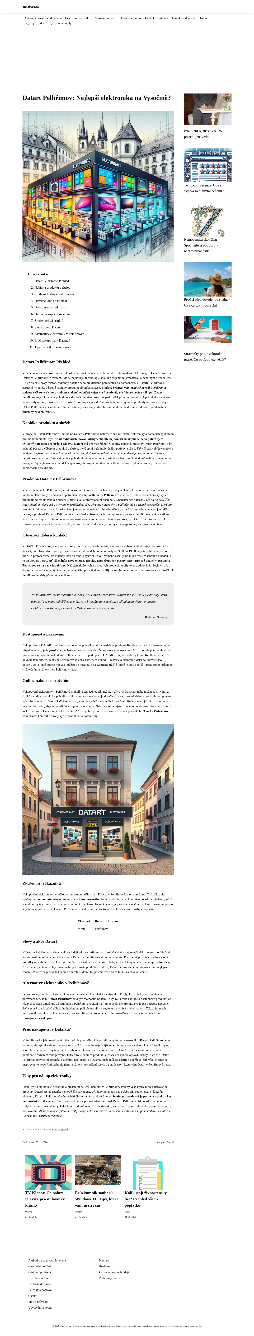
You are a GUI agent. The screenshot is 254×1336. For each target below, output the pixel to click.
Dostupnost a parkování (50, 307)
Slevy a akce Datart (47, 327)
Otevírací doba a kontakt (51, 301)
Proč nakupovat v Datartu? (52, 340)
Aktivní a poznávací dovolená (43, 18)
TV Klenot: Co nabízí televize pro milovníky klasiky (45, 1199)
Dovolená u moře (131, 18)
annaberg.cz (30, 6)
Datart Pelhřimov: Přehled (52, 281)
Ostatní (203, 18)
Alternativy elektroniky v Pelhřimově (59, 334)
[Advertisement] (127, 51)
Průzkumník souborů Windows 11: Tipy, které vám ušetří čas (96, 1199)
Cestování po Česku (77, 18)
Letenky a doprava (183, 18)
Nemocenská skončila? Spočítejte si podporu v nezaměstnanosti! (201, 245)
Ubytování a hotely (60, 23)
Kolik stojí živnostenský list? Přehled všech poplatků (146, 1199)
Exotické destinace (156, 18)
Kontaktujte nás (60, 1129)
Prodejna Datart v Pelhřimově (54, 294)
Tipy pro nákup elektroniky (53, 347)
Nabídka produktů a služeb (52, 287)
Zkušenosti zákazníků (49, 320)
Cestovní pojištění (105, 18)
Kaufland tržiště (137, 645)
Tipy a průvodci (34, 23)
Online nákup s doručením (52, 314)
